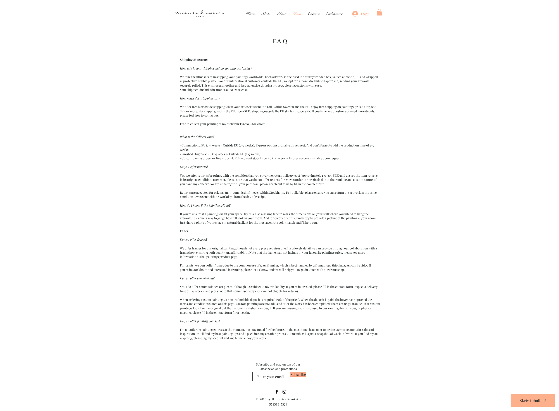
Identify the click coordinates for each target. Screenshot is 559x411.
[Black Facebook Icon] (276, 391)
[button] (379, 12)
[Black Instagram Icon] (284, 391)
